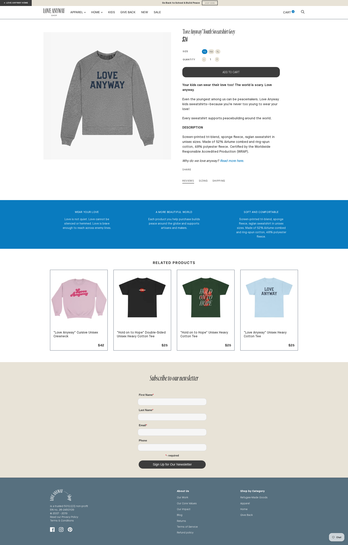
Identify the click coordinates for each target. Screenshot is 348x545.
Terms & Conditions (62, 520)
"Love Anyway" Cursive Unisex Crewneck (75, 334)
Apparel (76, 12)
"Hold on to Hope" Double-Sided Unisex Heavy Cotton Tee (141, 334)
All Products (60, 340)
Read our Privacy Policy (64, 517)
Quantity (189, 59)
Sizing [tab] (203, 180)
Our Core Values (187, 503)
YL (218, 51)
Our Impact (183, 509)
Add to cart (231, 72)
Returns (181, 521)
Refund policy (185, 532)
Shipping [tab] (218, 180)
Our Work (182, 497)
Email (142, 425)
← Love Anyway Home (16, 3)
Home (95, 12)
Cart (288, 12)
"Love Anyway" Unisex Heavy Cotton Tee (265, 334)
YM (211, 51)
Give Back (128, 12)
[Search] (302, 12)
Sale (157, 12)
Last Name (145, 410)
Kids (111, 12)
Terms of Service (187, 526)
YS (204, 51)
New (144, 12)
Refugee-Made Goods (254, 497)
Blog (179, 515)
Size (185, 51)
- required (173, 455)
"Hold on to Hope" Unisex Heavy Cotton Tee (204, 334)
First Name (146, 394)
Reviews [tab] (188, 180)
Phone (143, 440)
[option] (107, 96)
